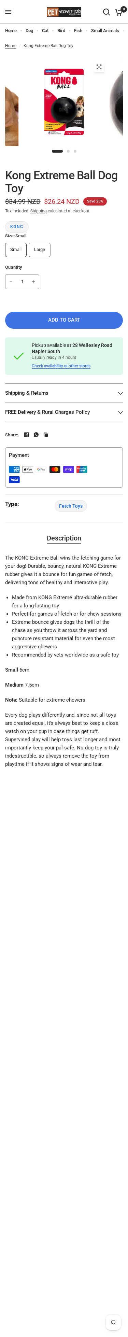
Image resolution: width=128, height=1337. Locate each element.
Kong (17, 226)
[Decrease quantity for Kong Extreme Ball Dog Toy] (10, 282)
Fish (78, 30)
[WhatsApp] (36, 435)
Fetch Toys (71, 506)
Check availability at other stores (61, 366)
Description (64, 538)
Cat (45, 30)
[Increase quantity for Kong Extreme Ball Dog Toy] (33, 282)
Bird (61, 30)
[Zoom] (99, 67)
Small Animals (105, 30)
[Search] (106, 12)
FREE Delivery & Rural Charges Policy (47, 412)
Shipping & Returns (26, 393)
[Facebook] (27, 435)
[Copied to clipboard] (46, 435)
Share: (11, 435)
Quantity (13, 267)
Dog (29, 30)
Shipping (38, 211)
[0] (117, 12)
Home (11, 30)
